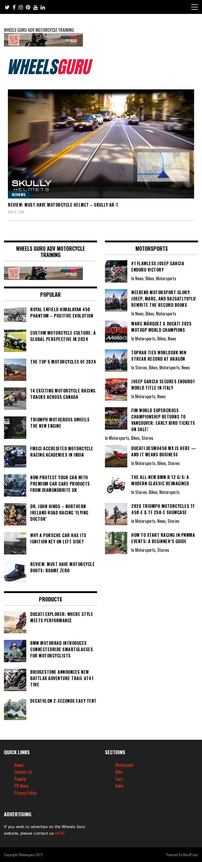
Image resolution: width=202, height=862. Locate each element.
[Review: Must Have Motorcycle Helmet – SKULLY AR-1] (101, 143)
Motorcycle (124, 765)
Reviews (19, 194)
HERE (60, 833)
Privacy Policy (25, 793)
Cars (119, 779)
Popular (20, 779)
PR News (21, 786)
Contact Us (23, 772)
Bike (118, 772)
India (119, 786)
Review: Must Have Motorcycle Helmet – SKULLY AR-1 (63, 205)
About (19, 765)
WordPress (190, 854)
